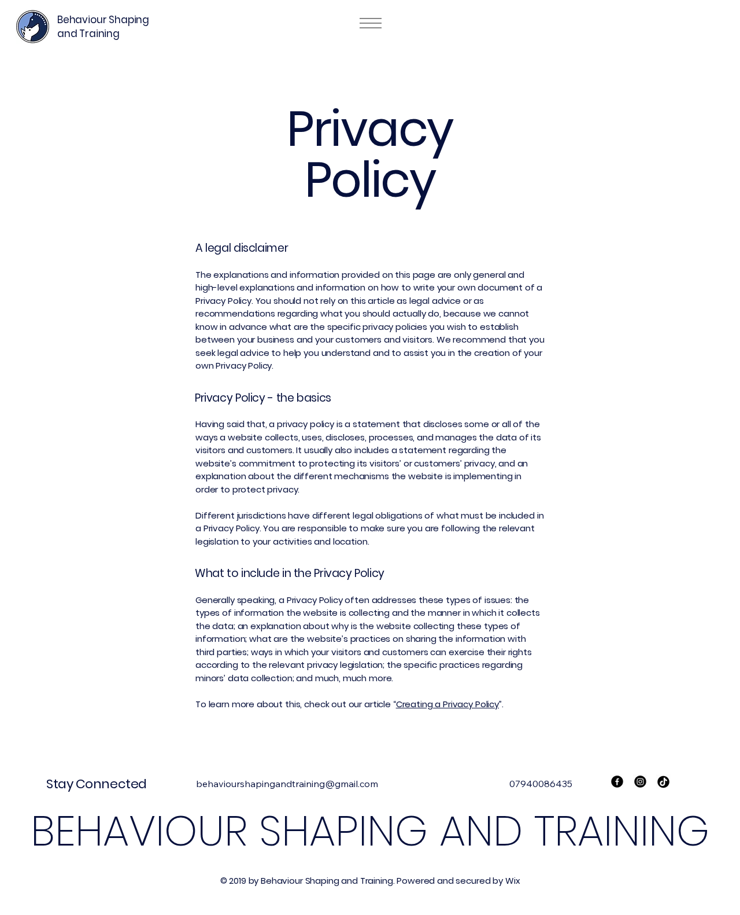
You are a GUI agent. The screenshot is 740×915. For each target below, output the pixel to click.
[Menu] (370, 23)
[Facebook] (617, 781)
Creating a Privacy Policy (447, 704)
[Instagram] (640, 781)
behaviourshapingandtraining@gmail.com (287, 783)
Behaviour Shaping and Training (103, 27)
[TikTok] (663, 781)
